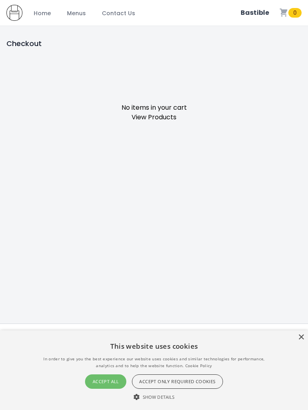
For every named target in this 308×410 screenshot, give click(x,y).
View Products (154, 117)
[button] (154, 397)
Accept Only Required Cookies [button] (177, 381)
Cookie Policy (198, 365)
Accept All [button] (106, 381)
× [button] (301, 337)
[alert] (154, 370)
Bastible (255, 12)
